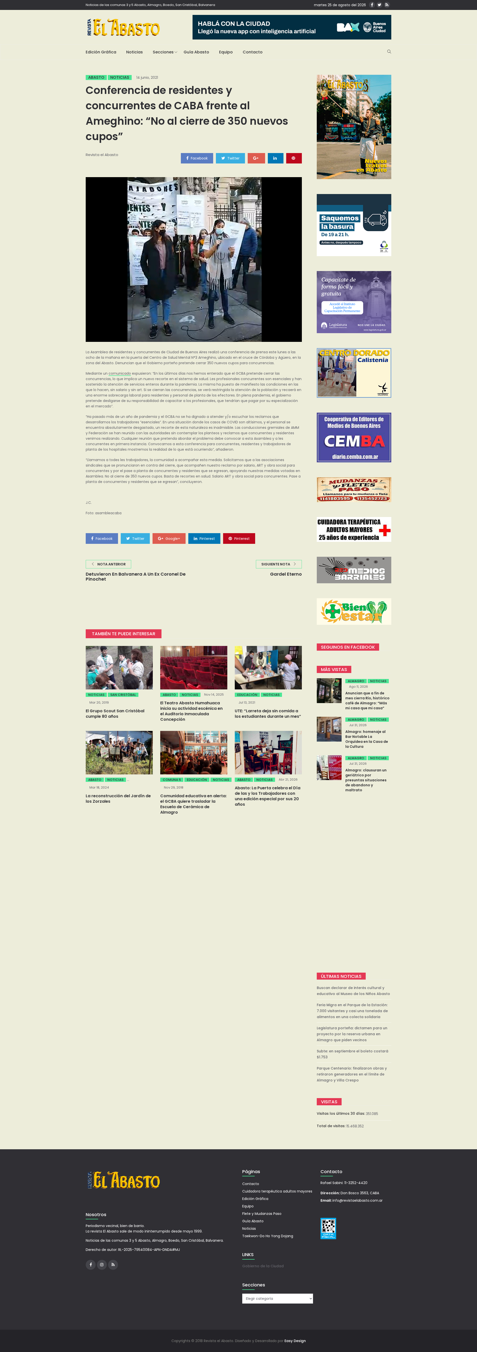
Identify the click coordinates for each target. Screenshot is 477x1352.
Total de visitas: (331, 1125)
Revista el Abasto (102, 154)
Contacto (253, 52)
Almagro (356, 681)
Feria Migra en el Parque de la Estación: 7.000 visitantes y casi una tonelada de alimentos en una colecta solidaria (352, 1010)
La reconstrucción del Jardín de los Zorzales (118, 798)
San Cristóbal (123, 695)
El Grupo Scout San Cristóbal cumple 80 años (115, 713)
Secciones (163, 52)
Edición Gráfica (101, 52)
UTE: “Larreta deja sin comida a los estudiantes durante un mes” (268, 713)
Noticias (134, 52)
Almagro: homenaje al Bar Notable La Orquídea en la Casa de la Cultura (366, 739)
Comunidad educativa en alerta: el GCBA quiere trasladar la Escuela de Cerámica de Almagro (193, 804)
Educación (247, 695)
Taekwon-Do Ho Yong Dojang (267, 1235)
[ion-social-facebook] (372, 5)
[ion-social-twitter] (379, 5)
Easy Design (295, 1340)
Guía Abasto (196, 52)
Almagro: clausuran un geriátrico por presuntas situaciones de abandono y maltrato (366, 780)
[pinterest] (294, 158)
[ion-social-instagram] (102, 1265)
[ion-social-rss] (387, 5)
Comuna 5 (172, 780)
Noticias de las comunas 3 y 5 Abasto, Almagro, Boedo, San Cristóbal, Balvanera (150, 4)
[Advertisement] (354, 883)
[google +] (256, 158)
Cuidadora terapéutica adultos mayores (277, 1191)
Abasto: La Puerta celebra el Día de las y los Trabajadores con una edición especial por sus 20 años (267, 796)
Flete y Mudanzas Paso (261, 1213)
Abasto (96, 77)
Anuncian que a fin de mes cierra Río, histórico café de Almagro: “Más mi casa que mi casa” (367, 701)
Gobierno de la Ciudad (263, 1266)
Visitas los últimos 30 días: (341, 1113)
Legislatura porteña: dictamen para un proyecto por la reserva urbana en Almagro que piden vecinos (352, 1034)
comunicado (120, 373)
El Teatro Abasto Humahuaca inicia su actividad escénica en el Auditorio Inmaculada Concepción (191, 711)
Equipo (226, 52)
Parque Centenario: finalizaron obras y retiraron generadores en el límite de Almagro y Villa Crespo (352, 1074)
